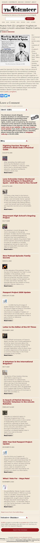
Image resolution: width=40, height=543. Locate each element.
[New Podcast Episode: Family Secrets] (5, 266)
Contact (28, 2)
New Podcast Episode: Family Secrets (16, 257)
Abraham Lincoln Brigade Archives (23, 537)
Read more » (8, 172)
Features (12, 22)
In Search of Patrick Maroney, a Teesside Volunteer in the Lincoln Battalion (18, 402)
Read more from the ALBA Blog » (12, 512)
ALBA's (3, 522)
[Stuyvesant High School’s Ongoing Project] (5, 226)
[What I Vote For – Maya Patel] (5, 487)
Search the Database (20, 530)
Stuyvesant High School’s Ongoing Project (19, 217)
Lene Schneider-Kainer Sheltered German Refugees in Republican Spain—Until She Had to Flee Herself (20, 181)
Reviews (23, 22)
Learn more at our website (10, 127)
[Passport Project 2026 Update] (5, 301)
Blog (7, 22)
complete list (24, 522)
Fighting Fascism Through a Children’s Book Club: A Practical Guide (18, 148)
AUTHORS (33, 22)
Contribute (12, 2)
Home (3, 22)
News (18, 22)
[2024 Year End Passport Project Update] (5, 453)
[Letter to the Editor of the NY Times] (5, 336)
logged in (9, 106)
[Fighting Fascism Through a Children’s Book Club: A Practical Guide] (5, 158)
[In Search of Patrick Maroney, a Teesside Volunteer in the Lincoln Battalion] (5, 413)
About (34, 2)
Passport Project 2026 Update (17, 292)
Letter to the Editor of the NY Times (19, 327)
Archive (21, 2)
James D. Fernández (8, 32)
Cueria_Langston (10, 91)
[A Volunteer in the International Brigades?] (5, 372)
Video (28, 22)
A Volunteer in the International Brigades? (18, 363)
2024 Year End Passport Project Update (17, 443)
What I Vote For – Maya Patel (16, 478)
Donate (5, 2)
